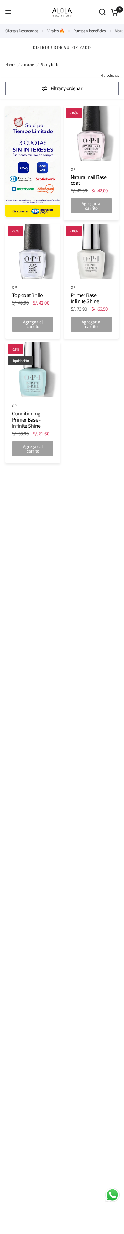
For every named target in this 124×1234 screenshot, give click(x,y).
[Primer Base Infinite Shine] (91, 251)
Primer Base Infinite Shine (85, 298)
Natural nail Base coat (88, 180)
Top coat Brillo (27, 295)
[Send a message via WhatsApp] (112, 1195)
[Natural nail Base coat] (91, 133)
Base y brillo (50, 64)
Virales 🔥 (55, 31)
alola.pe (27, 64)
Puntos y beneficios (89, 31)
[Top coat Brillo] (32, 251)
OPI (74, 169)
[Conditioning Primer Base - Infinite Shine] (32, 369)
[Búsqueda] (102, 12)
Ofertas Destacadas (21, 31)
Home (10, 64)
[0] (113, 12)
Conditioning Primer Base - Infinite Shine (26, 420)
